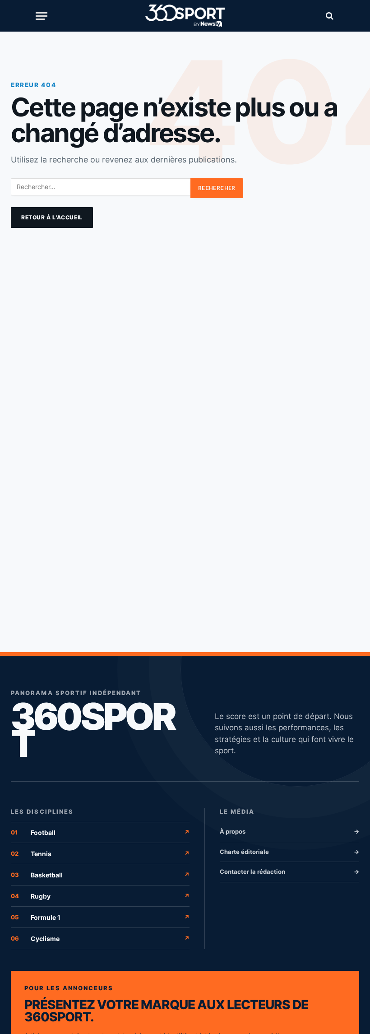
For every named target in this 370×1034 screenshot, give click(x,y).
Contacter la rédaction (289, 871)
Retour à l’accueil (52, 217)
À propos (289, 831)
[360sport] (185, 16)
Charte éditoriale (289, 851)
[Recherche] (328, 16)
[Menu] (41, 16)
